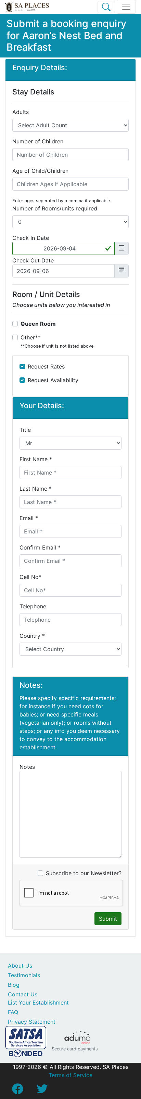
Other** (57, 341)
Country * (32, 635)
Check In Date (30, 237)
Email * (29, 518)
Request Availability (53, 380)
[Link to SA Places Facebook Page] (17, 1090)
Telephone (33, 606)
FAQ (13, 1012)
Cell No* (30, 576)
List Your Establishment (38, 1002)
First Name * (36, 459)
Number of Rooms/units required (54, 208)
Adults (20, 111)
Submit (108, 918)
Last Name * (36, 488)
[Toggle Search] (106, 7)
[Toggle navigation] (126, 7)
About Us (20, 965)
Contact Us (22, 994)
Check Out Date (33, 260)
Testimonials (24, 975)
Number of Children (37, 141)
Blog (14, 984)
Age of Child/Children (40, 170)
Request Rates (46, 366)
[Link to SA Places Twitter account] (42, 1090)
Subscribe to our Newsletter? (83, 873)
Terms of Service (70, 1075)
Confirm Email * (40, 547)
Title (25, 429)
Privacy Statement (31, 1021)
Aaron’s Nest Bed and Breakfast (65, 41)
